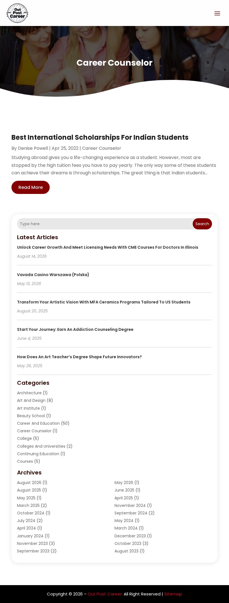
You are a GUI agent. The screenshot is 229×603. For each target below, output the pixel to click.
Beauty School (31, 416)
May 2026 (124, 482)
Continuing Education (38, 454)
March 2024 (126, 528)
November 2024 (130, 505)
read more (30, 187)
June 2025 (124, 490)
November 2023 (32, 543)
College (24, 438)
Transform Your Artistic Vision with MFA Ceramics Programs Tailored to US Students (103, 302)
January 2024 (30, 536)
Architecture (29, 393)
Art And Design (31, 400)
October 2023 (128, 543)
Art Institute (28, 408)
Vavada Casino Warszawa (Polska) (53, 274)
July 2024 (26, 520)
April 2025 (124, 498)
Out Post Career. (105, 594)
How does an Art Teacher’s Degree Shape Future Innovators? (79, 357)
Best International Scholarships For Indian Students (100, 137)
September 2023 (33, 551)
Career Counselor (101, 148)
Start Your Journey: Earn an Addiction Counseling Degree (75, 329)
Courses (25, 461)
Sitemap (173, 594)
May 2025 (26, 498)
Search (202, 224)
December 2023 (130, 536)
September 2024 (131, 513)
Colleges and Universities (41, 446)
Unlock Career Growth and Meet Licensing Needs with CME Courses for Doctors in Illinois (107, 247)
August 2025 (29, 490)
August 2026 (29, 482)
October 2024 (30, 513)
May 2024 (124, 520)
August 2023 (127, 551)
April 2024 (26, 528)
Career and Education (38, 423)
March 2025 (28, 505)
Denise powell (33, 148)
